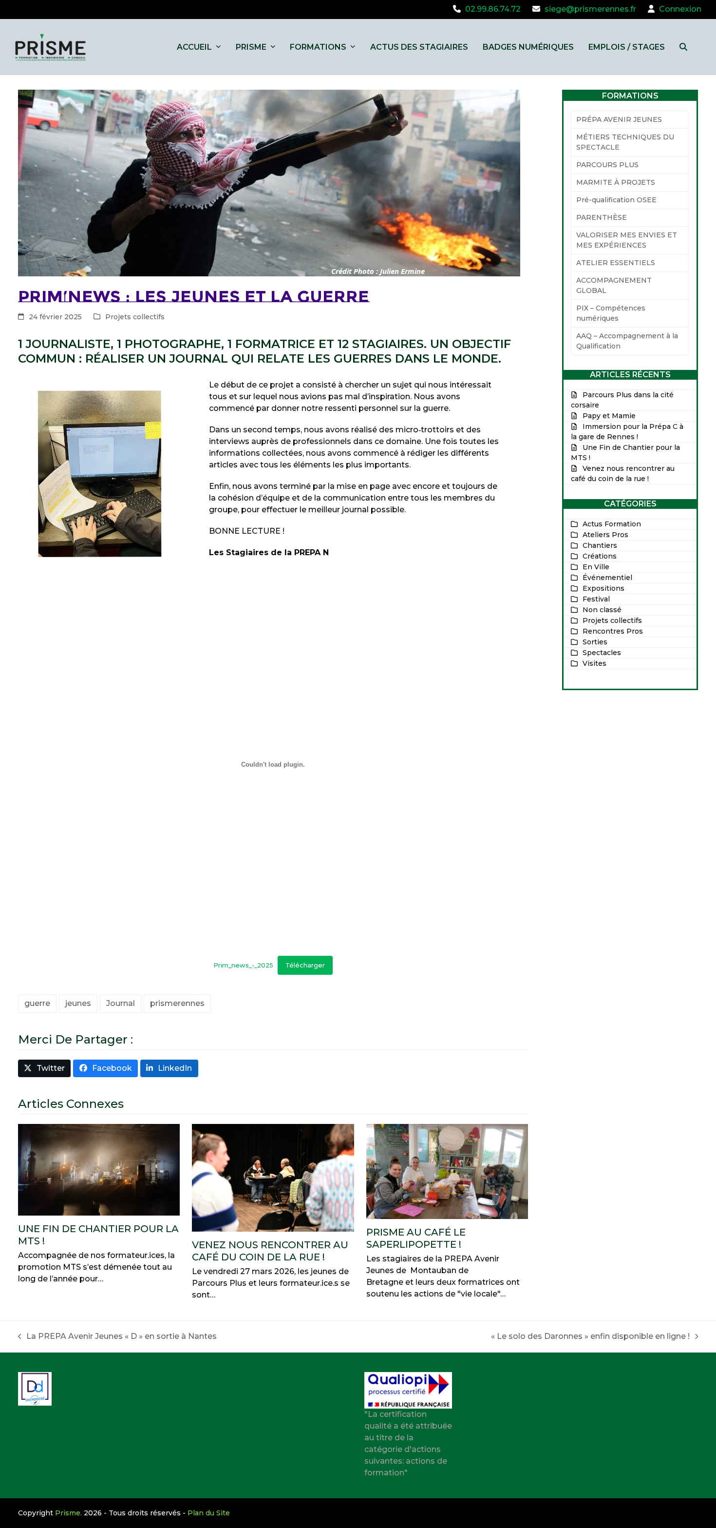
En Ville (596, 566)
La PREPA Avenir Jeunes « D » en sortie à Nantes (117, 1337)
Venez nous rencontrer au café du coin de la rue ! (270, 1251)
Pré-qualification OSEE (616, 199)
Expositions (603, 588)
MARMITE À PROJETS (615, 182)
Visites (594, 663)
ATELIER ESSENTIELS (615, 262)
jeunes (78, 1003)
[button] (683, 47)
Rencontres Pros (613, 631)
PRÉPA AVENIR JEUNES (619, 119)
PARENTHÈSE (601, 217)
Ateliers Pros (605, 534)
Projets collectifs (135, 316)
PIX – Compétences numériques (610, 313)
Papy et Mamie (609, 415)
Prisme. (68, 1513)
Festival (596, 599)
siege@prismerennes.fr (590, 9)
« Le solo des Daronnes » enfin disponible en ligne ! (590, 1337)
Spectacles (602, 652)
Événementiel (607, 577)
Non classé (602, 609)
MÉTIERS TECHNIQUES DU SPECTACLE (625, 142)
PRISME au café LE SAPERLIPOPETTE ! (416, 1238)
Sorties (595, 642)
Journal (120, 1003)
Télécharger (305, 965)
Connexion (680, 9)
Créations (600, 556)
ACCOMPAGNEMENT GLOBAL (614, 285)
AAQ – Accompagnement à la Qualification (627, 340)
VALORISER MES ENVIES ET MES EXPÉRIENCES (626, 240)
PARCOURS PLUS (607, 164)
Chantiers (600, 545)
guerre (37, 1003)
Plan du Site (209, 1513)
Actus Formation (612, 524)
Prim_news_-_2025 (243, 965)
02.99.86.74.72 (493, 9)
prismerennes (177, 1003)
